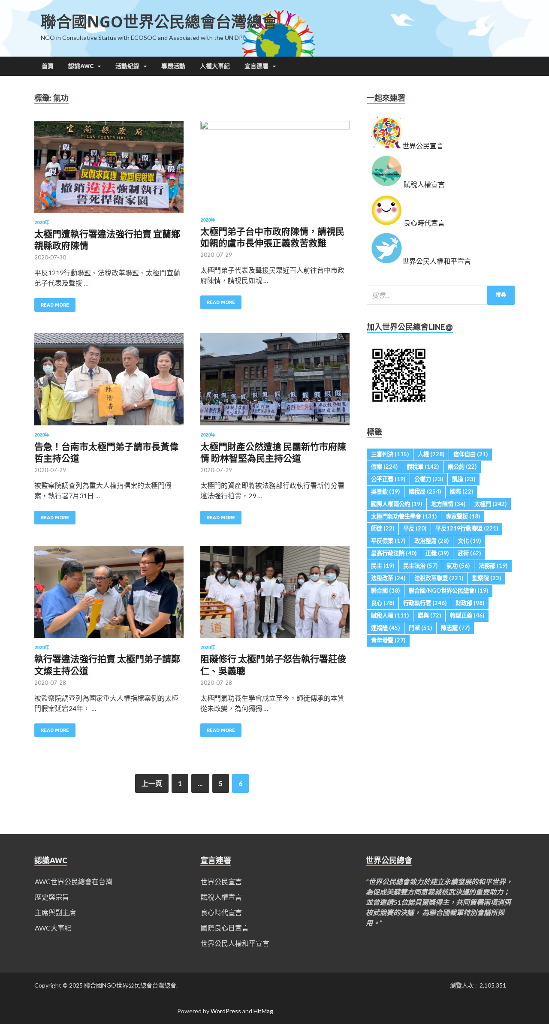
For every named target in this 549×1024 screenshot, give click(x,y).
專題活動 (173, 66)
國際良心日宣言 (225, 928)
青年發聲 (388, 640)
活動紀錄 (127, 66)
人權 (431, 454)
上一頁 (152, 783)
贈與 (429, 615)
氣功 (458, 565)
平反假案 (388, 540)
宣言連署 (256, 66)
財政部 (469, 602)
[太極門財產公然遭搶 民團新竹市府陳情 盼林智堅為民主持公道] (275, 382)
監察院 (486, 578)
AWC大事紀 (53, 928)
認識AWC (81, 66)
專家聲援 (463, 516)
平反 (414, 528)
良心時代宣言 (221, 912)
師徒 (382, 528)
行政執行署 (424, 602)
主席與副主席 (55, 912)
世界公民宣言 (221, 881)
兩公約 (462, 466)
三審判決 (390, 454)
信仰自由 (470, 454)
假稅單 (423, 466)
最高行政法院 (393, 553)
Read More (55, 304)
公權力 (428, 479)
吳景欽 (385, 491)
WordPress (226, 1011)
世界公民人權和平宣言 (235, 943)
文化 (469, 540)
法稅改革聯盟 (438, 578)
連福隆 (385, 627)
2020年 (41, 222)
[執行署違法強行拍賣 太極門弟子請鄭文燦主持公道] (109, 595)
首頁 (48, 66)
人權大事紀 (215, 66)
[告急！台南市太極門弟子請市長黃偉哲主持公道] (109, 382)
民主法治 (420, 565)
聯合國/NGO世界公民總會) (448, 590)
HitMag (263, 1011)
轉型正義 (467, 615)
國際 (461, 491)
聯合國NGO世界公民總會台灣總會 (159, 21)
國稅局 (425, 491)
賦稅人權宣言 (221, 897)
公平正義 (388, 479)
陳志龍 (455, 627)
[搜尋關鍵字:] (441, 295)
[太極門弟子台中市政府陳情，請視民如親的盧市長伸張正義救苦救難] (275, 169)
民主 (382, 565)
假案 (384, 466)
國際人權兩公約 (396, 503)
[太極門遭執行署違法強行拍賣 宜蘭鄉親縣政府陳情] (109, 170)
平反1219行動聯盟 (466, 528)
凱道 (463, 479)
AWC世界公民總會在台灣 (73, 881)
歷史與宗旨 (52, 897)
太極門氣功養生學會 (404, 516)
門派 (420, 627)
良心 (382, 602)
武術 (469, 553)
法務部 (493, 565)
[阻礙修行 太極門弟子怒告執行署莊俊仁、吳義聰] (275, 595)
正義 (437, 553)
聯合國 (385, 590)
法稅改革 (388, 578)
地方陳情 (448, 503)
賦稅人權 (390, 615)
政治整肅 (431, 540)
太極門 (490, 503)
